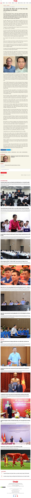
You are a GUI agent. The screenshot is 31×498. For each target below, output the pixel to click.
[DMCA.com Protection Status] (15, 487)
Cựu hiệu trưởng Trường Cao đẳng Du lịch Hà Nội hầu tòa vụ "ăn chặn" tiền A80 (15, 182)
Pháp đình (8, 5)
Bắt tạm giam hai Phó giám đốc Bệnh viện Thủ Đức (12, 165)
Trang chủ (4, 5)
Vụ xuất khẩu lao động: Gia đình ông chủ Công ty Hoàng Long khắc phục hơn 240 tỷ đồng (15, 235)
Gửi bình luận (3, 172)
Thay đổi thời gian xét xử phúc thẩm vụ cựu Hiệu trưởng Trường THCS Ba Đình (15, 208)
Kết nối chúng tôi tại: (15, 494)
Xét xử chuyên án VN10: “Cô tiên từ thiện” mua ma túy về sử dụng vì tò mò (14, 261)
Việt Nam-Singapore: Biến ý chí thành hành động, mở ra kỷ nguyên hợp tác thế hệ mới (15, 421)
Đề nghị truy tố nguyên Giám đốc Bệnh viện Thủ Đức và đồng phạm (20, 156)
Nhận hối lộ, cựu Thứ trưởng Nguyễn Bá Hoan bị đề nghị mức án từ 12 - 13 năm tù (15, 287)
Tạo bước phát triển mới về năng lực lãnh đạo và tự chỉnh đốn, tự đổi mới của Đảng (15, 342)
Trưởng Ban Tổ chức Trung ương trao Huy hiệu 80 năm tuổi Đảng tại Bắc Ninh (15, 394)
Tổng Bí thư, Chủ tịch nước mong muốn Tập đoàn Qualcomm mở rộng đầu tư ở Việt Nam (15, 369)
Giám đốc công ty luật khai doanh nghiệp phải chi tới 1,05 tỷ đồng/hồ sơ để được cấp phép (15, 314)
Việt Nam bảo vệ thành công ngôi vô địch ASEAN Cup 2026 (11, 446)
